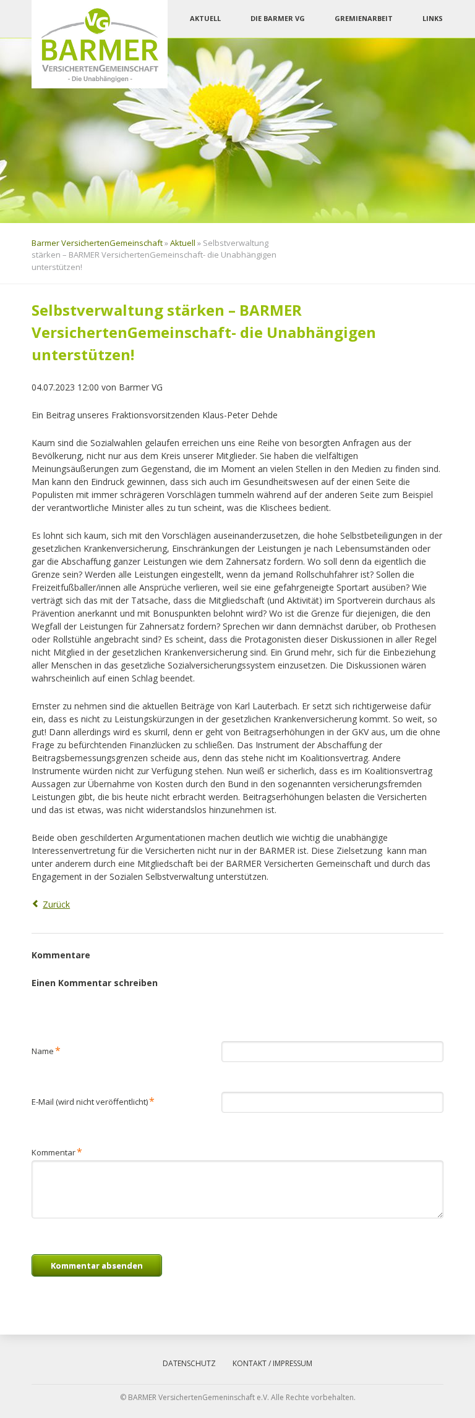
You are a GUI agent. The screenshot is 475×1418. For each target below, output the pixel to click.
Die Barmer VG (277, 18)
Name (46, 1050)
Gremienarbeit (364, 18)
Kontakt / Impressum (272, 1363)
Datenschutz (189, 1363)
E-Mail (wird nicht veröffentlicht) (93, 1101)
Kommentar (57, 1151)
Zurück (56, 904)
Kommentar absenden (97, 1265)
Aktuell (205, 18)
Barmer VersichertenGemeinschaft (97, 242)
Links (432, 18)
